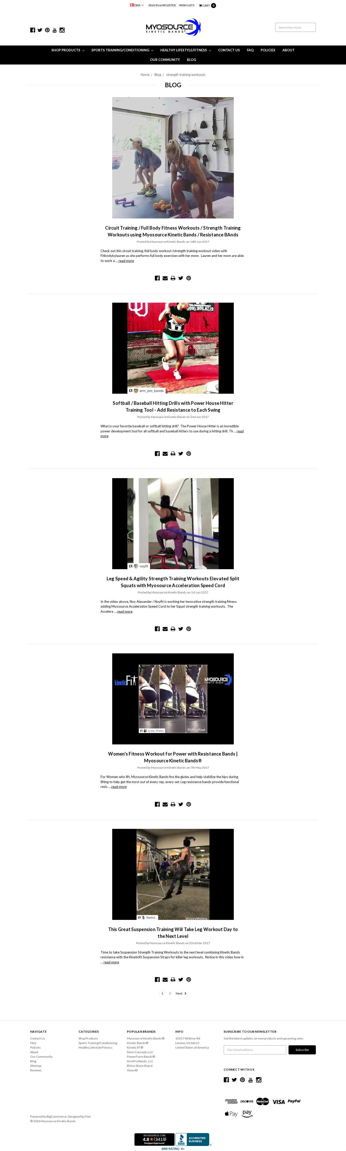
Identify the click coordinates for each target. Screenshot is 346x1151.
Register (169, 5)
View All (132, 1070)
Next (179, 993)
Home (145, 75)
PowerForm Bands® (141, 1056)
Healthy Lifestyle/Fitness (184, 50)
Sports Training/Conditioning (120, 50)
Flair (88, 1116)
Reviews (36, 1070)
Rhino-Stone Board (139, 1066)
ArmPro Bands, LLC (140, 1061)
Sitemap (35, 1066)
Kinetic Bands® (137, 1043)
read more (126, 261)
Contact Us (229, 50)
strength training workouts (185, 75)
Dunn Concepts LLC (140, 1052)
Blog (191, 60)
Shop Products (66, 50)
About (288, 50)
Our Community (165, 60)
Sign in (153, 5)
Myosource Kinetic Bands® (145, 1038)
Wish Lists (186, 5)
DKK (137, 5)
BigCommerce (57, 1116)
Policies (268, 50)
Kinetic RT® (135, 1047)
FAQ (250, 50)
